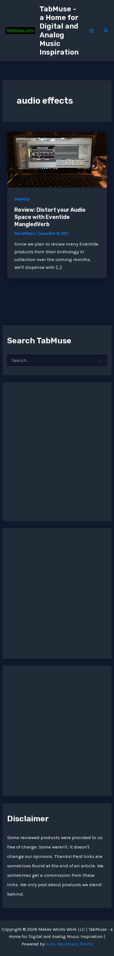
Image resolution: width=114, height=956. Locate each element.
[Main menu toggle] (91, 30)
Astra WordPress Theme (69, 944)
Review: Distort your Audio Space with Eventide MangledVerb (50, 217)
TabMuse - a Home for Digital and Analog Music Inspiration (59, 31)
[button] (105, 30)
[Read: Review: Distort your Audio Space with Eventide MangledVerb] (57, 159)
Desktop (22, 199)
